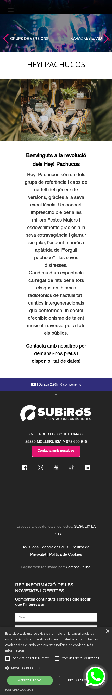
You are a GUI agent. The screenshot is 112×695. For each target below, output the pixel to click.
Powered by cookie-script (20, 689)
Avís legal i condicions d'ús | (47, 547)
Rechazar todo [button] (80, 680)
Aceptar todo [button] (29, 680)
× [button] (107, 631)
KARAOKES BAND (87, 39)
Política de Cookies (65, 554)
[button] (56, 668)
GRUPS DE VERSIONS (28, 39)
